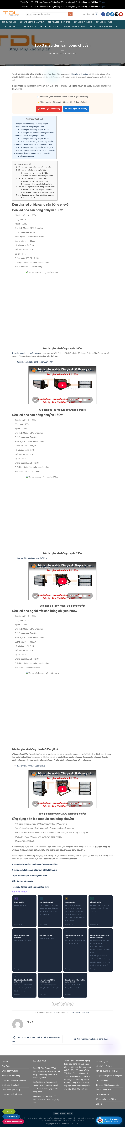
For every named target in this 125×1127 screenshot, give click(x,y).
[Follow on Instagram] (108, 14)
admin (73, 54)
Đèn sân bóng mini (103, 1090)
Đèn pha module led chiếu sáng (25, 353)
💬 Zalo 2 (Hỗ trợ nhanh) (76, 108)
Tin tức (62, 41)
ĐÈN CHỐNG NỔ (29, 27)
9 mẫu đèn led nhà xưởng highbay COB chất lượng (34, 870)
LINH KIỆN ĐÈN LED (11, 27)
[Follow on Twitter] (112, 14)
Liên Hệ (92, 27)
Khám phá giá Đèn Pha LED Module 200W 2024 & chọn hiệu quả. (46, 1099)
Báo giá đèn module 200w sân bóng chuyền (35, 150)
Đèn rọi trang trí (102, 1094)
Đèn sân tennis (102, 1080)
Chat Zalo (9, 1111)
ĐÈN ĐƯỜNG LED (9, 22)
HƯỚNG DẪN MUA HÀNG (74, 27)
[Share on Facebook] (54, 1004)
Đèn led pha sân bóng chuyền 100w (29, 127)
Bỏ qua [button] (102, 2)
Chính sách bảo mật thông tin (14, 1080)
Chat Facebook (11, 1116)
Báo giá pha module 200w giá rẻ (31, 766)
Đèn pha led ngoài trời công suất (109, 1075)
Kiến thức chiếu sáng (108, 27)
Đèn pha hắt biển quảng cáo (107, 1085)
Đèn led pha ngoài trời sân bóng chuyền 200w (33, 144)
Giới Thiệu (6, 1066)
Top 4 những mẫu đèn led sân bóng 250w (91, 1039)
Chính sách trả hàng (10, 1071)
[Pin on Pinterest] (67, 1004)
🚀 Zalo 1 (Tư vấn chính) (49, 108)
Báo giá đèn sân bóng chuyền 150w (32, 558)
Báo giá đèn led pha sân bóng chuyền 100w (34, 362)
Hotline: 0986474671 (13, 1121)
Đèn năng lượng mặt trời (106, 1099)
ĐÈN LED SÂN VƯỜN (104, 22)
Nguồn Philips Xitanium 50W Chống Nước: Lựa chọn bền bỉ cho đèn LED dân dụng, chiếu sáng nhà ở (45, 1087)
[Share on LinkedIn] (71, 1004)
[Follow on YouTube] (121, 14)
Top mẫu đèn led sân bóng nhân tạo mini (30, 887)
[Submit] (70, 14)
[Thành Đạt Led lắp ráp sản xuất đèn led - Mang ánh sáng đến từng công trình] (12, 14)
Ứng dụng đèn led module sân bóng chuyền (32, 153)
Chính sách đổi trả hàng (12, 1094)
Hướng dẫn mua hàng (11, 1075)
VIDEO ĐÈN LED (55, 27)
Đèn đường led (102, 1061)
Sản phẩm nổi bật (25, 156)
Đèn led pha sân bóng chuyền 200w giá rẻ (34, 147)
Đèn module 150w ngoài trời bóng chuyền (34, 141)
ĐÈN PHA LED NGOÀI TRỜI (59, 22)
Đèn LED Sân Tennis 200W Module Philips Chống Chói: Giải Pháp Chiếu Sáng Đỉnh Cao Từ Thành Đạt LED (46, 1073)
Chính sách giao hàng (11, 1090)
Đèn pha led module (79, 74)
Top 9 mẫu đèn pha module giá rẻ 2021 (29, 875)
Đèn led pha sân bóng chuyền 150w (29, 135)
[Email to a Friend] (63, 1004)
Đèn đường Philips (104, 1066)
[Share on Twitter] (58, 1004)
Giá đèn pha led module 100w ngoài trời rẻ (35, 133)
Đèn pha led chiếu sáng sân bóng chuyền (31, 124)
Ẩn (41, 119)
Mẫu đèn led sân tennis (22, 881)
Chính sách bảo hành (10, 1085)
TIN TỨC (43, 27)
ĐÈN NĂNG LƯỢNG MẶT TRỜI (32, 22)
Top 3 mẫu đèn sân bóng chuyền (77, 1012)
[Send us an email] (117, 14)
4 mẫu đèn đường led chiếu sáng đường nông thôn (34, 864)
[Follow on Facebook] (103, 14)
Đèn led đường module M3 (107, 1071)
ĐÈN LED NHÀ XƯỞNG (83, 22)
